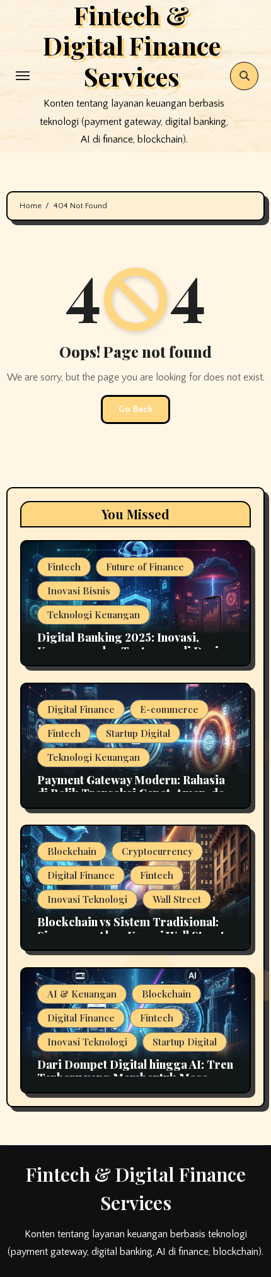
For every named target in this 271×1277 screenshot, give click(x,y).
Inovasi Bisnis (78, 590)
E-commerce (169, 709)
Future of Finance (145, 566)
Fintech (64, 566)
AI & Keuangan (82, 993)
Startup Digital (138, 733)
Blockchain (71, 851)
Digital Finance (81, 709)
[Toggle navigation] (23, 75)
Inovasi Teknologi (87, 899)
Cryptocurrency (157, 851)
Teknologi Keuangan (93, 614)
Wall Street (177, 899)
